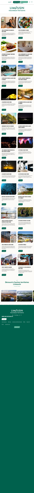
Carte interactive (4, 321)
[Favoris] (32, 2)
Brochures (9, 321)
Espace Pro (28, 321)
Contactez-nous (7, 324)
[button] (30, 2)
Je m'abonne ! (4, 319)
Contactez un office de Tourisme (17, 321)
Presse (3, 324)
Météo (24, 321)
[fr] (11, 2)
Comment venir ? (17, 327)
